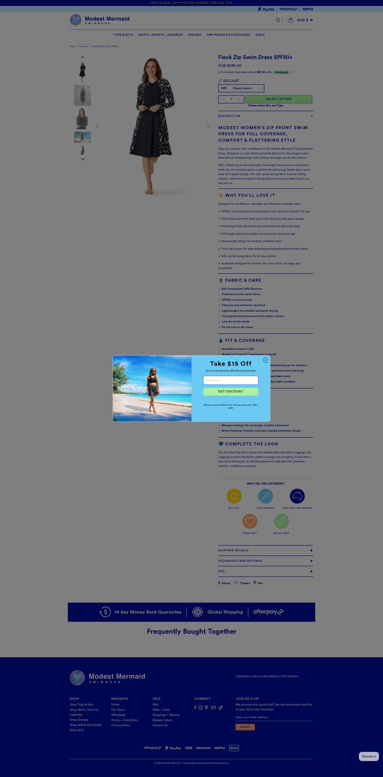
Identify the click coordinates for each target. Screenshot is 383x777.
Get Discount (230, 391)
